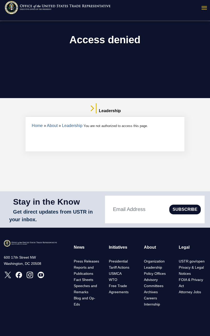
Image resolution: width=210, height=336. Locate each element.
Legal (184, 247)
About (52, 125)
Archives (151, 292)
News (79, 247)
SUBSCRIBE (185, 209)
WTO (113, 280)
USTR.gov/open (192, 261)
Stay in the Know (46, 201)
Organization (154, 261)
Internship (152, 304)
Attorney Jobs (190, 292)
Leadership (72, 125)
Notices (185, 273)
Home (37, 125)
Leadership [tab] (109, 111)
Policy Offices (155, 273)
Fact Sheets (83, 280)
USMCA (115, 273)
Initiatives (118, 247)
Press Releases (86, 261)
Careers (150, 298)
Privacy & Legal (191, 267)
